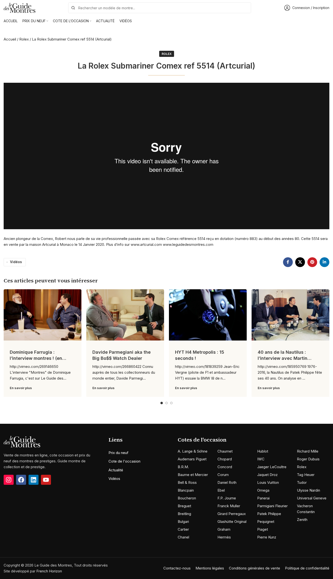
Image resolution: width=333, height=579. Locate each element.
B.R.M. (183, 467)
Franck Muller (228, 506)
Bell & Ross (187, 482)
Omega (263, 490)
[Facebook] (21, 480)
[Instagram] (9, 480)
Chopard (224, 459)
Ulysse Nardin (308, 490)
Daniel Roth (226, 482)
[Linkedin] (34, 480)
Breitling (184, 513)
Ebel (221, 490)
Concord (224, 467)
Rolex (24, 39)
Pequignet (265, 521)
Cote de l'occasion (124, 461)
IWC (260, 459)
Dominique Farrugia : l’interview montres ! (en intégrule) (36, 358)
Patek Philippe (269, 513)
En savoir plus (21, 388)
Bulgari (183, 521)
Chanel (183, 537)
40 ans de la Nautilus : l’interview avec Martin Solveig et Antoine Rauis (284, 358)
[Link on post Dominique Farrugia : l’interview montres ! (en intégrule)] (42, 315)
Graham (223, 529)
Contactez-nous (177, 568)
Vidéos (16, 262)
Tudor (302, 482)
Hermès (224, 537)
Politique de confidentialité (307, 568)
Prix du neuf (118, 452)
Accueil (10, 39)
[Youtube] (46, 480)
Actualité (115, 470)
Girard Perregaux (231, 513)
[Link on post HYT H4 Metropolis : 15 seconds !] (208, 315)
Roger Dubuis (308, 459)
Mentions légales (210, 568)
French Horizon (49, 571)
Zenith (302, 519)
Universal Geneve (311, 498)
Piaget (262, 529)
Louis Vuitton (268, 482)
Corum (223, 474)
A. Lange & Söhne (192, 451)
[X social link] (300, 262)
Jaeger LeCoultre (271, 467)
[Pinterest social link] (312, 262)
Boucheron (187, 498)
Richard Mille (307, 451)
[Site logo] (19, 7)
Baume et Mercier (193, 474)
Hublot (262, 451)
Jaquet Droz (267, 474)
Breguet (184, 506)
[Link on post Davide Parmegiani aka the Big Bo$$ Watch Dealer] (125, 315)
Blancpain (186, 490)
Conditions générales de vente (254, 568)
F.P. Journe (226, 498)
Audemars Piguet (192, 459)
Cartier (183, 529)
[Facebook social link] (288, 262)
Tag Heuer (305, 474)
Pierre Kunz (266, 537)
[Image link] (22, 441)
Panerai (263, 498)
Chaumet (225, 451)
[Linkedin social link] (324, 262)
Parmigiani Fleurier (272, 506)
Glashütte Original (231, 521)
